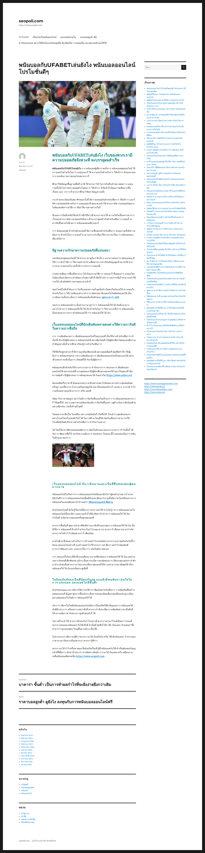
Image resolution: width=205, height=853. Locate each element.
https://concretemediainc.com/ (158, 389)
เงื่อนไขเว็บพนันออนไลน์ (44, 37)
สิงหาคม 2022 (27, 738)
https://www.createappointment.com (161, 383)
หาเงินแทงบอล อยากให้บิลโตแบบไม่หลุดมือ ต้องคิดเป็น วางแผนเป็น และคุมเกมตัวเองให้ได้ (63, 43)
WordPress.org (27, 822)
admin (22, 162)
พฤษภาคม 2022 (27, 747)
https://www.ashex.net (154, 392)
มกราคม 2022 (27, 759)
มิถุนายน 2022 (27, 744)
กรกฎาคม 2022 (27, 741)
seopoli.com (31, 21)
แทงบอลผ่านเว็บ (68, 37)
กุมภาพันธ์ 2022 (27, 756)
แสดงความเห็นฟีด (28, 819)
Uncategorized (27, 787)
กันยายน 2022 (27, 735)
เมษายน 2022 (26, 750)
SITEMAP (24, 37)
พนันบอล (22, 170)
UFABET (24, 784)
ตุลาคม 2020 (26, 764)
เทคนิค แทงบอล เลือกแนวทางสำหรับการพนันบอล (166, 235)
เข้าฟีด (23, 816)
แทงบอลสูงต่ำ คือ (88, 37)
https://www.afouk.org (154, 386)
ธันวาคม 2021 (26, 761)
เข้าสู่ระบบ (25, 813)
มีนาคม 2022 (26, 753)
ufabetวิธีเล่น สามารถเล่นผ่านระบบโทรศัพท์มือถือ (166, 208)
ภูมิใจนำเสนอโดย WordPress (44, 841)
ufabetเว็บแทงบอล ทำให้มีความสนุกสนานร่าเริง (165, 100)
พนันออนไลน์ (26, 793)
